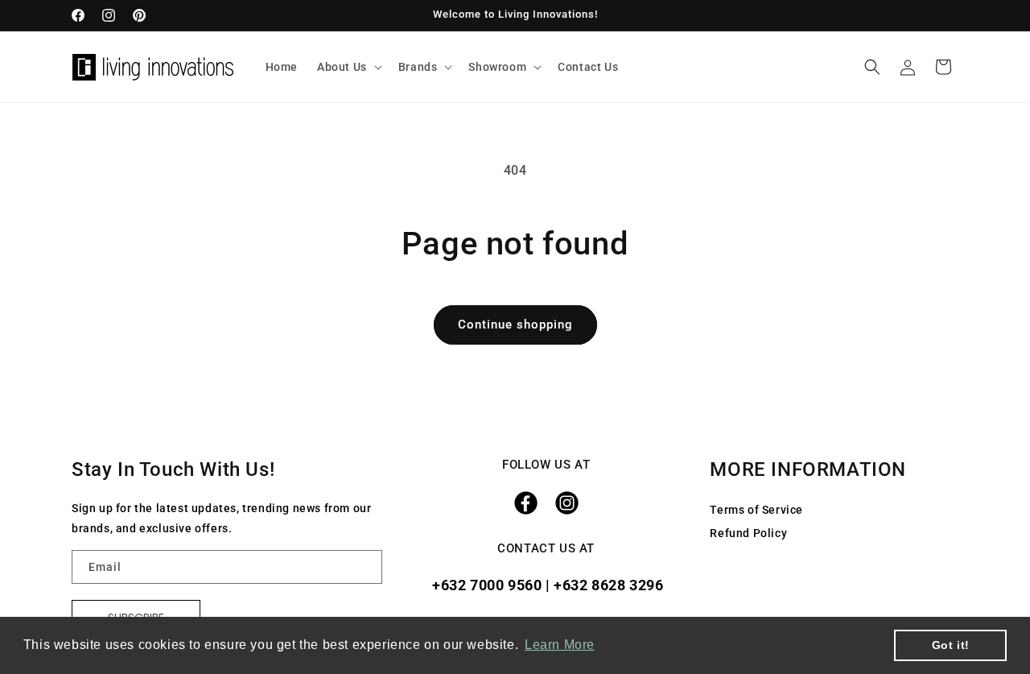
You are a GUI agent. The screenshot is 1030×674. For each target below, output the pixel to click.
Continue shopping (515, 324)
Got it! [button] (951, 645)
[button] (348, 67)
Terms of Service (756, 509)
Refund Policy (748, 533)
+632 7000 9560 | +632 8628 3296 (545, 585)
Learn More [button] (560, 644)
